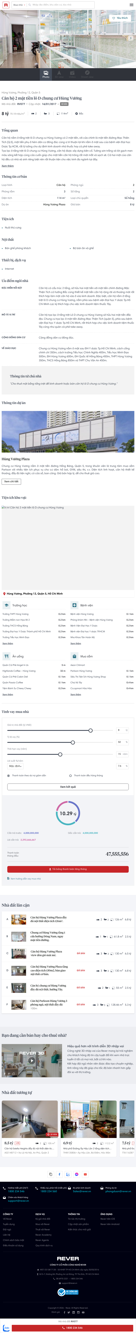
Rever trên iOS (108, 1219)
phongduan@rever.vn (118, 1191)
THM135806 (69, 1153)
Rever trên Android (110, 1224)
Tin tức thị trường (76, 1219)
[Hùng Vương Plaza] (68, 432)
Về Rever (7, 1219)
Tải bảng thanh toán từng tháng (69, 869)
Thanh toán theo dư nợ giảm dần (29, 776)
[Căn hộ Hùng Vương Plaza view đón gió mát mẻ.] (18, 954)
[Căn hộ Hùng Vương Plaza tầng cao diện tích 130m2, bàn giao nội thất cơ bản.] (18, 971)
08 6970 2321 (62, 1279)
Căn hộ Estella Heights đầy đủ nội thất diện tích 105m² (28, 1149)
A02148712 (10, 1153)
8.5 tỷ (8, 1143)
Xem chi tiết (11, 481)
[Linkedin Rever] (73, 1312)
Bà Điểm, (95, 1153)
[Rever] (68, 1259)
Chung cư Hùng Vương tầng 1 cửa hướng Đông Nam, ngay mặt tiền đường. (48, 937)
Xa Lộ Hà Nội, (25, 1153)
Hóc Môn (105, 1153)
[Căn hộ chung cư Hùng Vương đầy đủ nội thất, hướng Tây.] (18, 988)
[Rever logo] (6, 5)
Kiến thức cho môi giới (79, 1230)
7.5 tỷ (126, 1143)
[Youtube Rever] (83, 1312)
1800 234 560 (48, 1191)
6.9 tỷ (67, 1143)
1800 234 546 (73, 1328)
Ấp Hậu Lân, (84, 1153)
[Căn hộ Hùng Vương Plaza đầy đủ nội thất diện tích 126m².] (18, 920)
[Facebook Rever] (64, 1312)
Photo (45, 77)
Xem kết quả (68, 787)
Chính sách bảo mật (13, 1240)
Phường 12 (24, 93)
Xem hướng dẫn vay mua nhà (26, 879)
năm (125, 754)
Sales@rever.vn (82, 1191)
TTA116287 (128, 1153)
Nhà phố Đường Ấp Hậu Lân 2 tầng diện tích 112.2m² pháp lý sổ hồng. (86, 1149)
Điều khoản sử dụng (13, 1246)
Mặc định (14, 766)
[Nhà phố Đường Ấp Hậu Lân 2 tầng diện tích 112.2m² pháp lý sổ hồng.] (89, 1119)
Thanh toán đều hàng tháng (88, 776)
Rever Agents (42, 1240)
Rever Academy (43, 1235)
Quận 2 (45, 1153)
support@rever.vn (18, 1201)
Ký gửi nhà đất (42, 1219)
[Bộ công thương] (68, 1292)
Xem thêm (8, 166)
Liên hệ (6, 1235)
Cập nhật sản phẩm (78, 1224)
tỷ (127, 730)
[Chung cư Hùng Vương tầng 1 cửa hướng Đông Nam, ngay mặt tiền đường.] (18, 937)
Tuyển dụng (9, 1224)
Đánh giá (56, 1312)
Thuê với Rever (42, 1230)
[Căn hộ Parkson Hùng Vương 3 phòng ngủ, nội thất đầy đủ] (18, 1005)
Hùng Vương (9, 93)
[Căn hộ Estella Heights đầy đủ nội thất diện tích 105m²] (30, 1119)
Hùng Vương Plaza (54, 204)
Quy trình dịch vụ (44, 1246)
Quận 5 (36, 93)
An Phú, (37, 1153)
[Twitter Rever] (69, 1312)
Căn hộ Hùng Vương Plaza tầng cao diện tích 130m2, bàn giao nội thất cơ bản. (49, 971)
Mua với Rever (42, 1224)
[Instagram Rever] (78, 1312)
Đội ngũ (7, 1230)
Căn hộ (61, 185)
